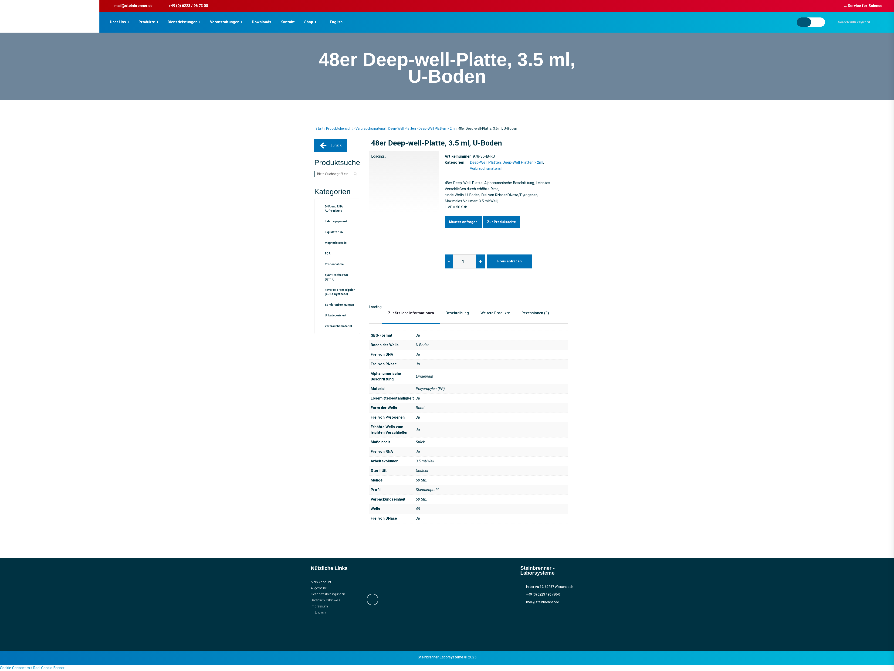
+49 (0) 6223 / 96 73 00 (188, 5)
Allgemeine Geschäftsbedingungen (328, 591)
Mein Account (321, 582)
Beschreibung (457, 313)
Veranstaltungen (224, 22)
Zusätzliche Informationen (411, 313)
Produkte (147, 22)
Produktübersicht (339, 128)
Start (319, 128)
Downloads (261, 22)
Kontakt (288, 22)
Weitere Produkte (495, 313)
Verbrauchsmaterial (371, 128)
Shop (308, 22)
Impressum (319, 606)
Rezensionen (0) (535, 313)
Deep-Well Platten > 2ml (437, 128)
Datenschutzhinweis (325, 600)
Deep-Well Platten (402, 128)
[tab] (380, 233)
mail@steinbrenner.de (133, 5)
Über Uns (118, 22)
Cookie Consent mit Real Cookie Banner (32, 668)
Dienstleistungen (182, 22)
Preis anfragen (509, 261)
